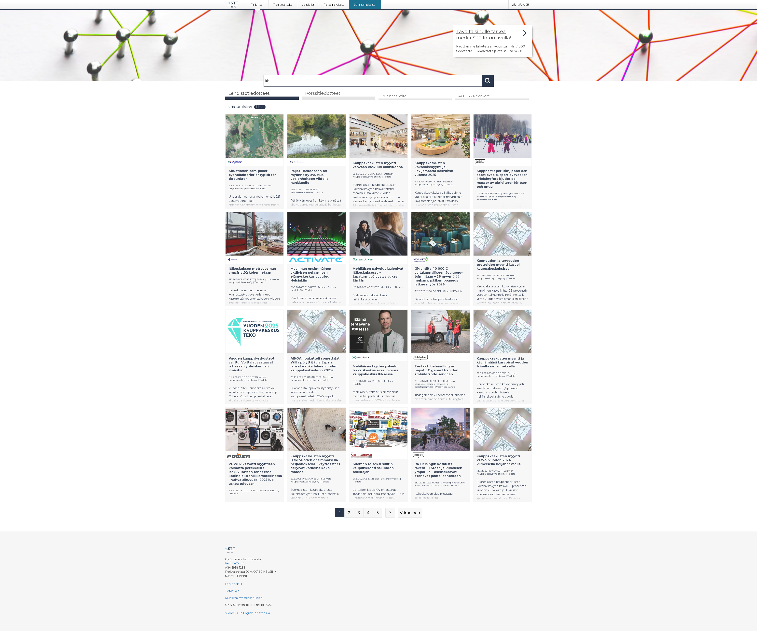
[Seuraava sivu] (390, 513)
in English (246, 613)
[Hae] (488, 81)
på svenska (262, 613)
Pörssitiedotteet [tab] (322, 93)
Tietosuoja (232, 591)
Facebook (232, 584)
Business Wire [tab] (394, 96)
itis (258, 107)
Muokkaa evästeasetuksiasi (244, 598)
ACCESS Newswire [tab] (474, 96)
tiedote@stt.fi (234, 563)
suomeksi (231, 613)
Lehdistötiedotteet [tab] (249, 93)
